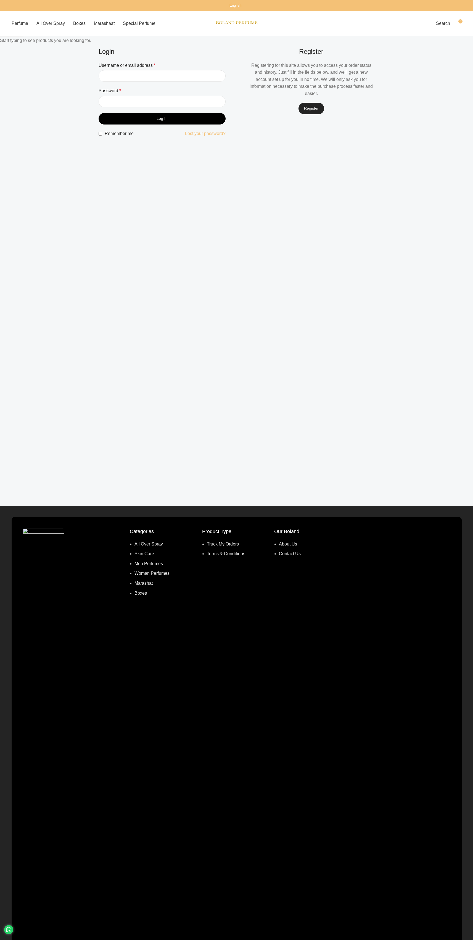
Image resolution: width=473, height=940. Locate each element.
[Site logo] (237, 23)
